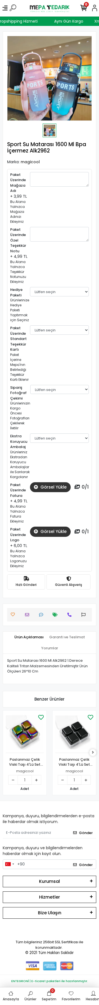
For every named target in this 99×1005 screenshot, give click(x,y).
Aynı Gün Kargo (70, 21)
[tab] (29, 637)
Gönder (86, 832)
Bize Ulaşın (49, 913)
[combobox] (9, 864)
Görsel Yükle (53, 487)
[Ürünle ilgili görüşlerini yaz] (42, 614)
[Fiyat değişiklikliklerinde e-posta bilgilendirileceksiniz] (56, 614)
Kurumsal (49, 881)
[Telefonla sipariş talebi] (71, 614)
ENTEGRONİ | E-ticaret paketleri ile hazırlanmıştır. (49, 981)
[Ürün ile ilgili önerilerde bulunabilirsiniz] (85, 614)
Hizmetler (49, 897)
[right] (93, 752)
